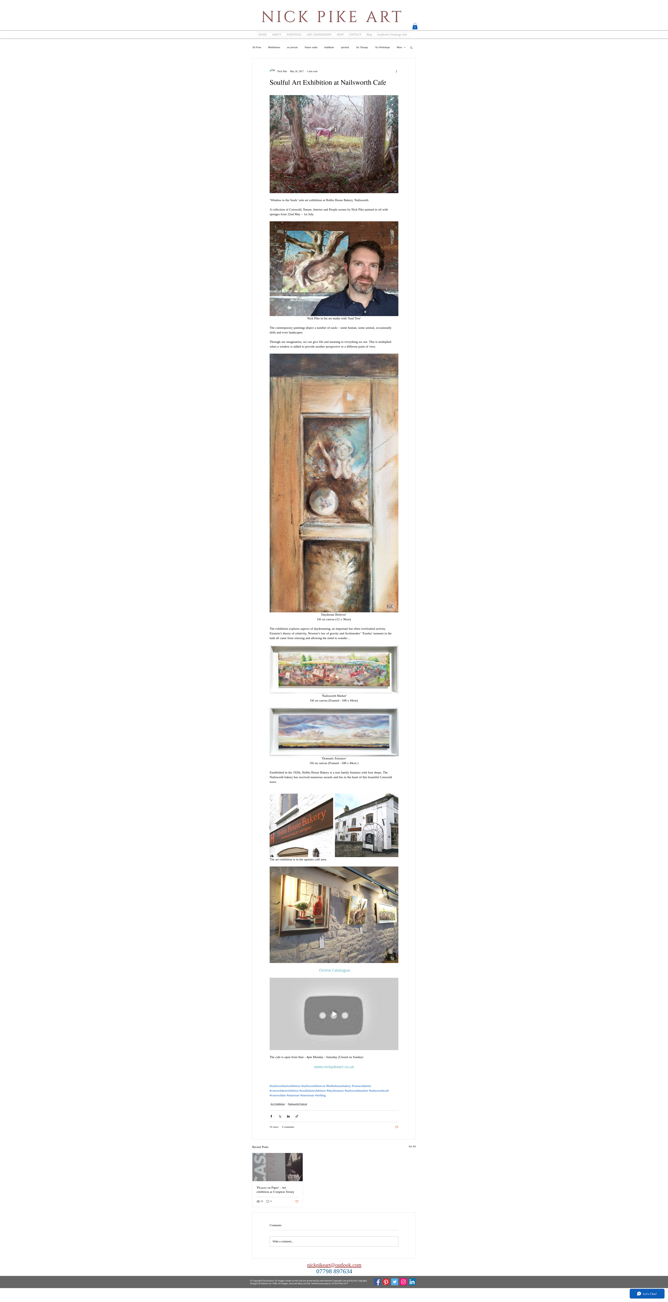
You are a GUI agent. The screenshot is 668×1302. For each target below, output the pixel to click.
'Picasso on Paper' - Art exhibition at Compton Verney (275, 1189)
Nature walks (311, 47)
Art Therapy (362, 47)
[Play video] (334, 1014)
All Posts (256, 47)
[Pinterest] (386, 1281)
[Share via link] (297, 1116)
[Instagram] (403, 1281)
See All (412, 1146)
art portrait (292, 47)
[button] (415, 26)
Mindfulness (274, 47)
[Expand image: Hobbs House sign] (301, 825)
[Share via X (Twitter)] (279, 1116)
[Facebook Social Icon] (377, 1281)
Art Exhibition (277, 1104)
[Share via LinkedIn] (288, 1116)
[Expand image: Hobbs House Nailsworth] (366, 825)
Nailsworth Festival (297, 1104)
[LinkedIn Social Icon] (412, 1281)
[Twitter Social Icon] (394, 1281)
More (399, 47)
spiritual (345, 47)
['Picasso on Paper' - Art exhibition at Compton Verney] (277, 1167)
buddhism (329, 47)
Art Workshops (382, 47)
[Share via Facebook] (271, 1116)
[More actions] (396, 71)
